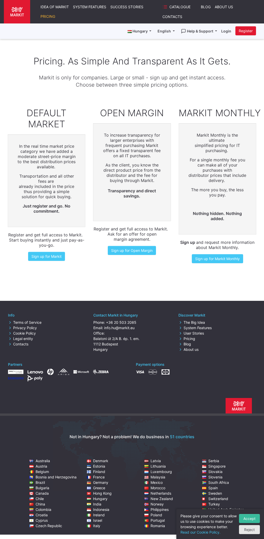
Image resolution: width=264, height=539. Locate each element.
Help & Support (200, 31)
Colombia (43, 509)
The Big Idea (194, 322)
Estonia (99, 466)
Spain (213, 488)
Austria (41, 466)
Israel (97, 520)
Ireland (99, 515)
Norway (157, 504)
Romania (158, 526)
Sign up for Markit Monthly (217, 258)
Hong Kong (102, 493)
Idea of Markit (54, 7)
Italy (96, 526)
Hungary (100, 498)
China (40, 504)
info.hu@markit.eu (119, 328)
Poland (156, 515)
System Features (89, 7)
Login (226, 31)
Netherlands (161, 493)
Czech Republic (49, 526)
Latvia (156, 461)
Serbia (213, 461)
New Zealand (162, 498)
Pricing (47, 16)
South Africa (218, 482)
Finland (99, 471)
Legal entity (23, 338)
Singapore (217, 466)
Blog (206, 7)
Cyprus (42, 520)
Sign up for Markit (46, 256)
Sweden (215, 493)
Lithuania (158, 466)
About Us (224, 7)
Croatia (42, 515)
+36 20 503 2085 (121, 322)
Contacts (172, 16)
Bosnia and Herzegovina (56, 477)
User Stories (194, 333)
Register (246, 31)
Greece (99, 488)
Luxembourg (161, 471)
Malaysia (158, 477)
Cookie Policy (24, 333)
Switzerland (218, 498)
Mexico (157, 482)
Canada (42, 493)
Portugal (158, 520)
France (99, 477)
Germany (100, 482)
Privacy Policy (25, 328)
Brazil (40, 482)
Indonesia (101, 509)
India (97, 504)
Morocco (158, 488)
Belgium (42, 471)
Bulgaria (42, 488)
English (165, 31)
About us (191, 349)
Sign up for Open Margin (132, 250)
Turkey (214, 504)
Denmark (100, 461)
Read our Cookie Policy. (200, 532)
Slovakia (215, 471)
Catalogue (180, 7)
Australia (43, 461)
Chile (40, 498)
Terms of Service (27, 322)
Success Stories (126, 7)
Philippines (160, 509)
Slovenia (215, 477)
